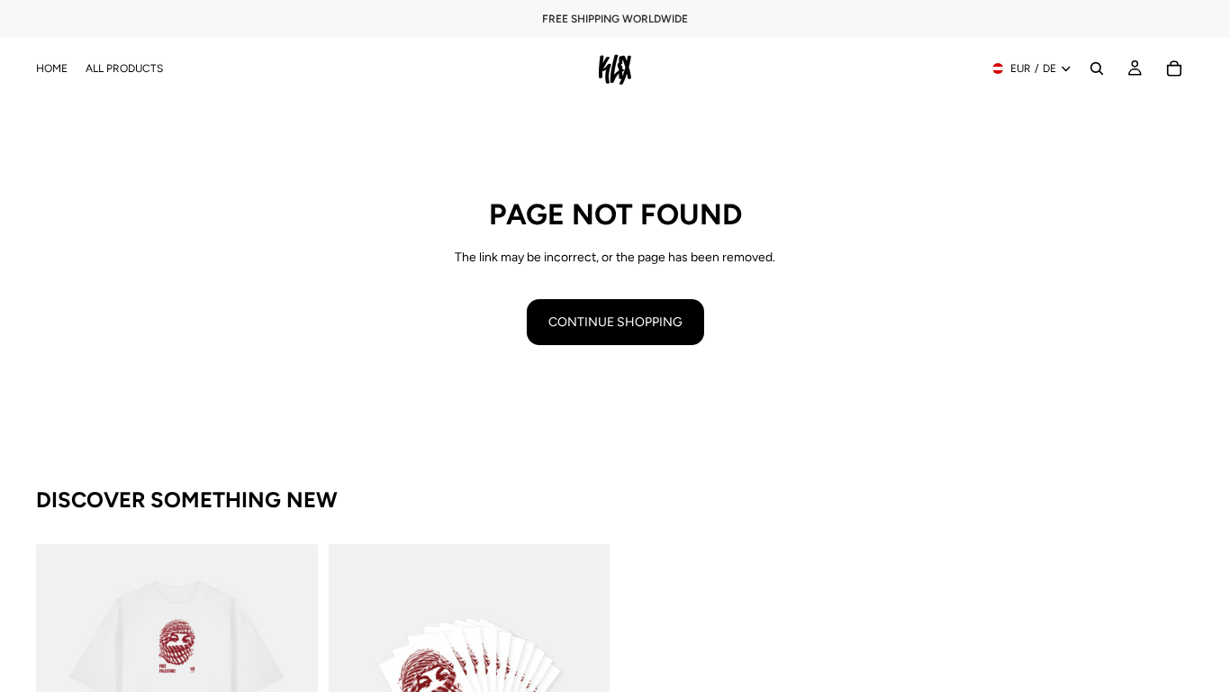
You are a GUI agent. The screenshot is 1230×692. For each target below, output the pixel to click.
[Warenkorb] (1174, 68)
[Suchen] (1097, 68)
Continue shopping (615, 322)
